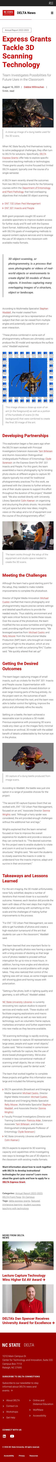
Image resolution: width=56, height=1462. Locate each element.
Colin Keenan (28, 500)
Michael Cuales (39, 1096)
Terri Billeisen (46, 451)
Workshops (12, 1411)
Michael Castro (37, 632)
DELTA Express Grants (19, 1200)
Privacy (22, 1456)
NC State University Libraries (17, 1002)
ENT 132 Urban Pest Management (23, 203)
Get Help (10, 1417)
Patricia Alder (34, 1120)
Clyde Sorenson (26, 1131)
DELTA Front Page (11, 1197)
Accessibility (39, 1415)
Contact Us (12, 1406)
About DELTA (13, 1400)
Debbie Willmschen (34, 87)
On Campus (28, 1197)
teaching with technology (15, 1208)
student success (31, 1204)
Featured (35, 1200)
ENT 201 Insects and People (19, 208)
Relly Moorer (9, 636)
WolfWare (38, 1409)
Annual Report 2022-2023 (28, 1193)
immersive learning (12, 1204)
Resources (34, 1456)
